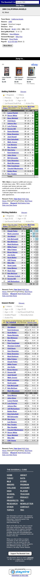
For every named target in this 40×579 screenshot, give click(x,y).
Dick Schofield (12, 139)
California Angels (17, 19)
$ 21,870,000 (12, 41)
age (25, 110)
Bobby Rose (12, 171)
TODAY (10, 478)
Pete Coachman (13, 166)
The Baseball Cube (9, 2)
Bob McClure (12, 273)
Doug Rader (13, 39)
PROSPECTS (13, 500)
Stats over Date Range (9, 205)
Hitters (21, 95)
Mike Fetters (12, 249)
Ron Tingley (12, 174)
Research (14, 203)
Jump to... (20, 59)
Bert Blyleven (12, 242)
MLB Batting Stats (24, 203)
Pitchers (8, 98)
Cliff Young (11, 260)
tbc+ (36, 110)
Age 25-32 (9, 101)
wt (37, 325)
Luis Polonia (12, 126)
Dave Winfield (12, 118)
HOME (9, 475)
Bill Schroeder (12, 158)
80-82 (14, 29)
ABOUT (23, 475)
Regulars (10, 95)
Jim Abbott (11, 236)
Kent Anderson (13, 152)
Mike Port (19, 37)
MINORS (10, 485)
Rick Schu (11, 150)
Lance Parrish (12, 113)
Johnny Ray (12, 123)
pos (28, 110)
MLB (9, 481)
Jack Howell (12, 137)
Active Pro (30, 103)
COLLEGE (11, 488)
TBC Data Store (26, 108)
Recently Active (27, 315)
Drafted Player (10, 315)
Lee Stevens (12, 145)
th (25, 228)
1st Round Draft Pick (13, 103)
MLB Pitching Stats (24, 294)
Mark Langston (13, 234)
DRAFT (10, 497)
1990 (10, 22)
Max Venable (12, 147)
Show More (7, 45)
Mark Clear (11, 271)
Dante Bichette (13, 131)
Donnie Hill (11, 129)
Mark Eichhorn (12, 244)
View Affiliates (14, 34)
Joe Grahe (11, 255)
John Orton (11, 155)
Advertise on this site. (20, 575)
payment (30, 557)
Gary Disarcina (13, 160)
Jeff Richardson (13, 281)
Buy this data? (13, 106)
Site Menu (20, 6)
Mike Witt (10, 263)
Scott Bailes (12, 257)
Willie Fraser (12, 247)
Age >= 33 (22, 101)
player (9, 110)
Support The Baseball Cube (20, 553)
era (38, 228)
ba (33, 110)
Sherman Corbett (13, 276)
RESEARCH (12, 504)
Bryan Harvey (12, 252)
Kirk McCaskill (12, 239)
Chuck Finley (12, 231)
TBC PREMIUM (11, 322)
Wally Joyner (12, 142)
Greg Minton (12, 268)
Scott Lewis (11, 265)
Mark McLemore (13, 163)
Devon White (12, 115)
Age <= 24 (20, 98)
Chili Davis (11, 121)
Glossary (23, 91)
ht (33, 325)
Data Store (17, 199)
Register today (32, 322)
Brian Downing (13, 134)
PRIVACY (24, 497)
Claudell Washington (15, 168)
